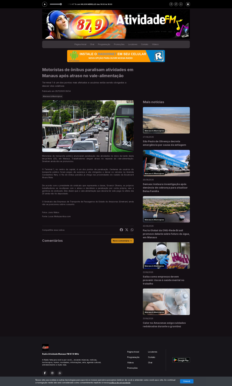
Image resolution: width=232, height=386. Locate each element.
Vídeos (155, 44)
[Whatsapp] (181, 4)
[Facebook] (176, 4)
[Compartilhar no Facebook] (121, 230)
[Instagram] (171, 4)
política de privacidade (119, 382)
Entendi (187, 381)
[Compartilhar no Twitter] (126, 230)
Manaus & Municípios (52, 96)
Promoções (119, 44)
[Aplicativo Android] (188, 4)
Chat (92, 44)
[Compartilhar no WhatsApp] (132, 230)
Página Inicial (80, 44)
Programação (104, 44)
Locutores (132, 44)
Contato (144, 44)
